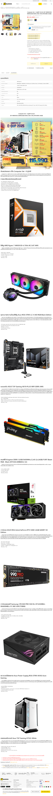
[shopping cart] (51, 4)
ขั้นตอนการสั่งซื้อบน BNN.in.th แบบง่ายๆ (32, 781)
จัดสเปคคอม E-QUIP (36, 0)
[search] (40, 4)
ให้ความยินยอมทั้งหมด (45, 791)
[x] (48, 787)
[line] (44, 787)
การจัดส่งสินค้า (28, 784)
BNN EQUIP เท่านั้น (14, 762)
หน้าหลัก (2, 7)
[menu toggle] (2, 4)
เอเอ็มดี (22, 7)
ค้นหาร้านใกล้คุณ (44, 0)
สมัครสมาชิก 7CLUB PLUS (17, 784)
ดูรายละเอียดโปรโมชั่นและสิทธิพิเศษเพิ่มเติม (34, 33)
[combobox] (51, 0)
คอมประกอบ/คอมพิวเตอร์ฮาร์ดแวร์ (10, 7)
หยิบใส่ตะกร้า (33, 63)
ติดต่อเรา (15, 781)
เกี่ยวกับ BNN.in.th (16, 782)
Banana (28, 767)
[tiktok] (46, 787)
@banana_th (34, 767)
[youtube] (50, 787)
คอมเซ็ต (18, 7)
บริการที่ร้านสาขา (29, 785)
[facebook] (40, 787)
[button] (1, 21)
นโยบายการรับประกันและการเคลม (31, 787)
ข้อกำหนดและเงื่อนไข (16, 785)
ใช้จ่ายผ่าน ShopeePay (29, 782)
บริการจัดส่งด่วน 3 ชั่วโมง (43, 767)
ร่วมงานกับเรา (16, 787)
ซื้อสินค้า (46, 63)
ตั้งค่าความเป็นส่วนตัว (35, 791)
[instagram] (42, 787)
